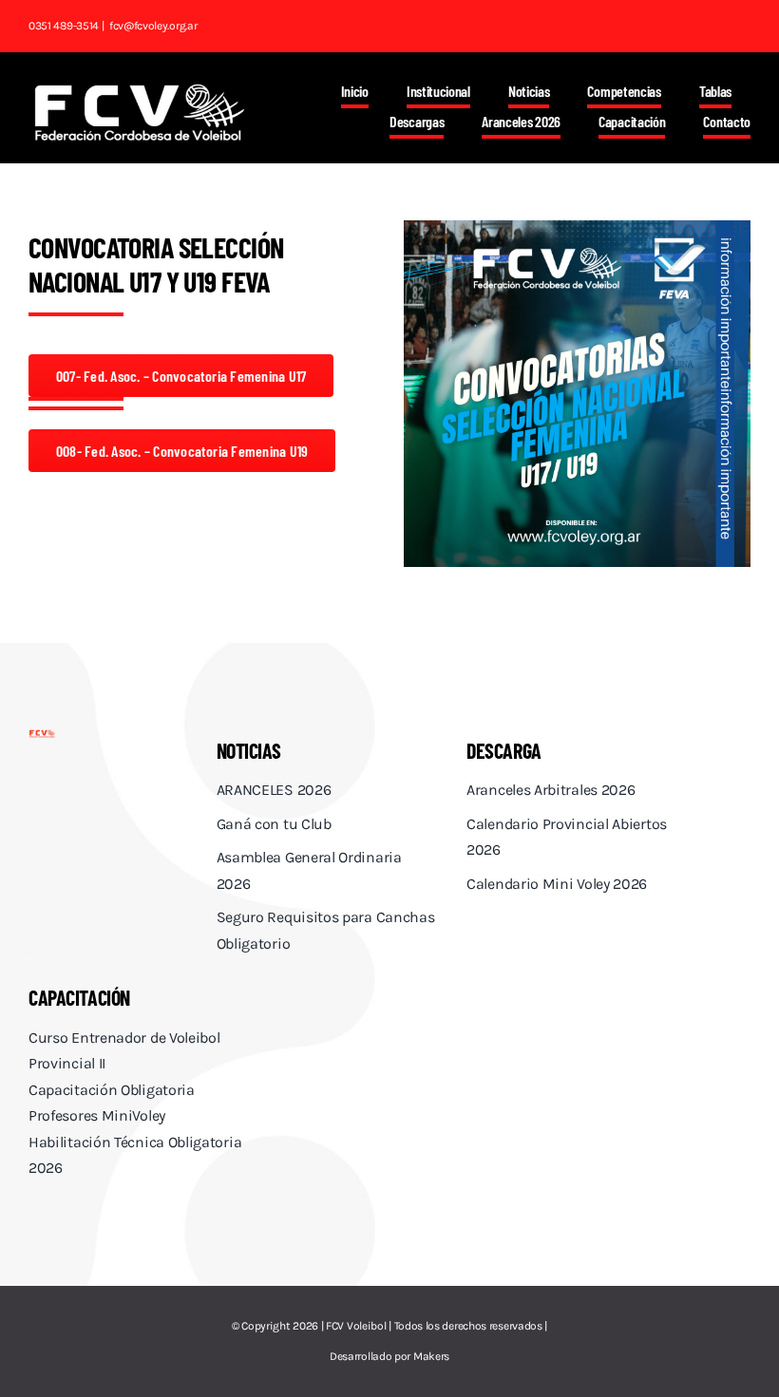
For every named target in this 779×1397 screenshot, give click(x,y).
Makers (431, 1356)
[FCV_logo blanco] (139, 90)
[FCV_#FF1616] (42, 736)
